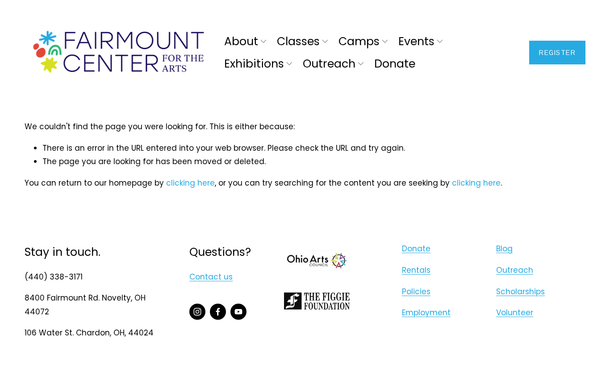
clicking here (190, 183)
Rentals (416, 270)
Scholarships (520, 291)
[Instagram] (197, 312)
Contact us (211, 276)
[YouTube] (238, 312)
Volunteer (514, 312)
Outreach (514, 270)
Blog (504, 248)
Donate (394, 64)
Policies (416, 291)
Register (557, 52)
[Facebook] (218, 312)
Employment (426, 312)
